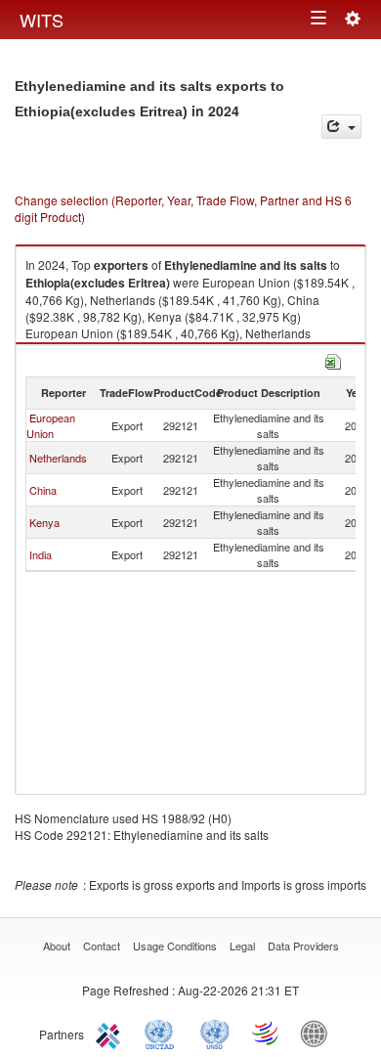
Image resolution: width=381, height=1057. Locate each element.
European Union (50, 425)
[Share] (341, 126)
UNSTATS (214, 1032)
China (43, 490)
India (40, 554)
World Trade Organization (266, 1032)
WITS (42, 19)
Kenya (44, 522)
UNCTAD (163, 1032)
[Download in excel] (333, 359)
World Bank (318, 1032)
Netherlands (58, 457)
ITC (111, 1032)
